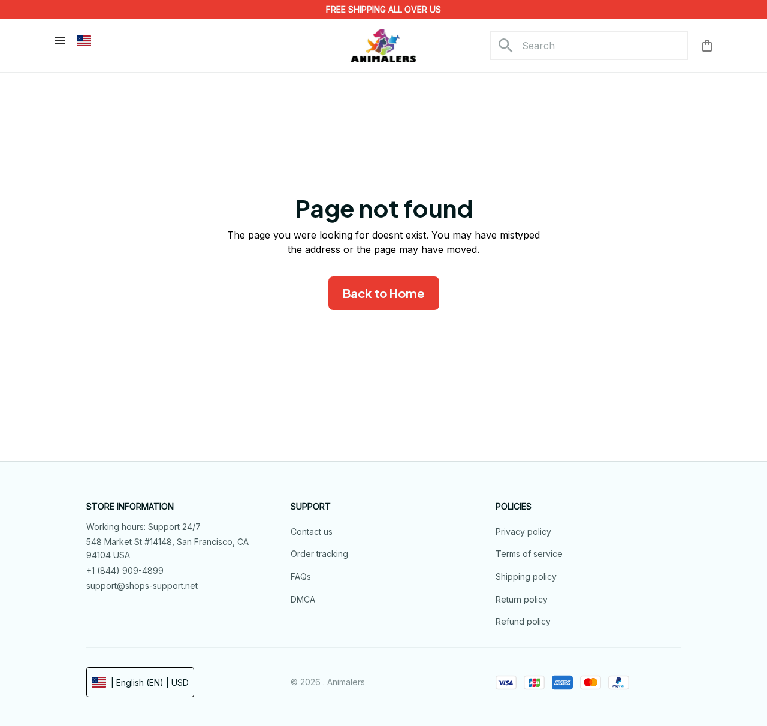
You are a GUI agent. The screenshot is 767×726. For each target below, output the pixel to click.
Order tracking (319, 554)
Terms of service (529, 554)
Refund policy (523, 621)
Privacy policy (523, 531)
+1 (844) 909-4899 (125, 570)
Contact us (312, 531)
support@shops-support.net (142, 585)
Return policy (522, 599)
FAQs (301, 576)
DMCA (303, 599)
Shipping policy (526, 576)
